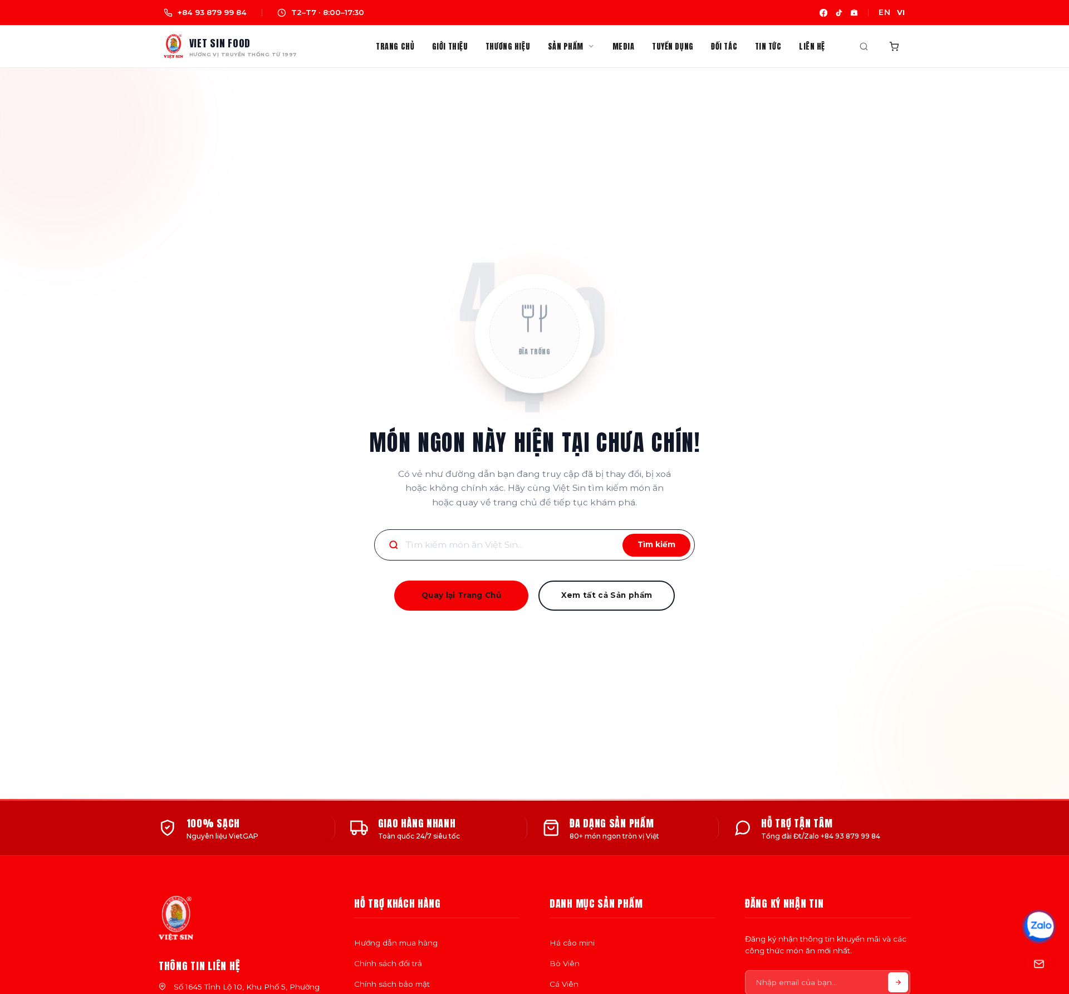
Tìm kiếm (656, 544)
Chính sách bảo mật (392, 984)
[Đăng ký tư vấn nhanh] (1039, 964)
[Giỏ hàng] (894, 46)
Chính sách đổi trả (388, 963)
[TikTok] (839, 13)
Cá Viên (564, 984)
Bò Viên (565, 963)
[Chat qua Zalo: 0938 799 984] (1039, 926)
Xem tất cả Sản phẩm (606, 595)
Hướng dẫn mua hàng (396, 942)
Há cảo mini (572, 942)
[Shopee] (854, 13)
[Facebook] (823, 13)
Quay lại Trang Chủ (461, 595)
